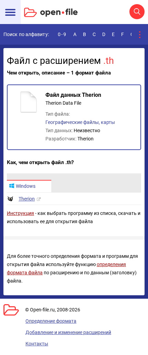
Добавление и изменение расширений (68, 332)
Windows (25, 186)
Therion (27, 199)
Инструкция (20, 213)
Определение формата (50, 321)
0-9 (62, 34)
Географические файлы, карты (80, 122)
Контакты (36, 343)
